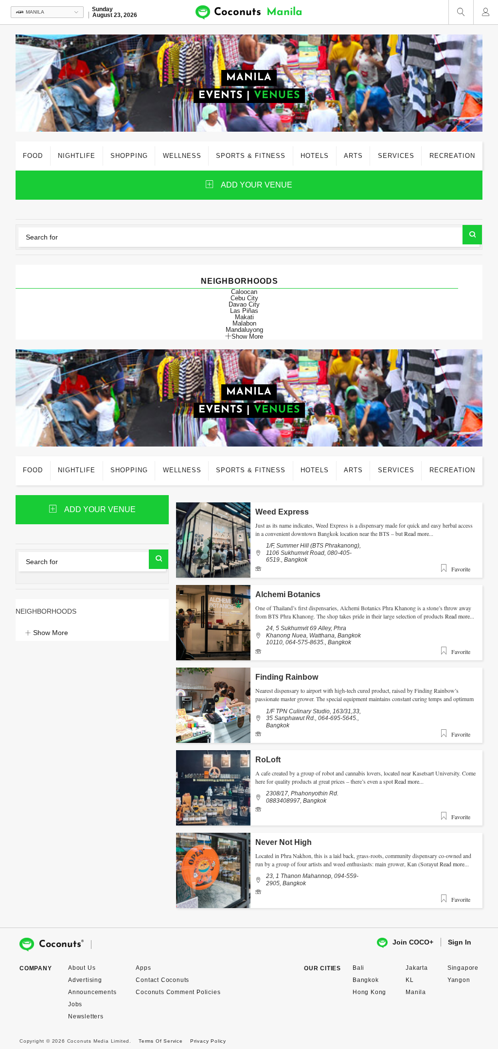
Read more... (418, 533)
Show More (247, 336)
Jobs (75, 1004)
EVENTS (220, 95)
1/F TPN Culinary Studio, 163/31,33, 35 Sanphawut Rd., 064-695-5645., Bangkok (313, 718)
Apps (143, 967)
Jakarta (417, 967)
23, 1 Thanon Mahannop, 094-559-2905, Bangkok (312, 879)
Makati (244, 317)
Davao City (244, 304)
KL (410, 980)
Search (472, 234)
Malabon (244, 323)
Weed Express (282, 512)
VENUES (277, 95)
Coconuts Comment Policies (178, 992)
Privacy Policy (208, 1041)
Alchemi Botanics (287, 594)
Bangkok (366, 980)
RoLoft (268, 760)
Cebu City (244, 298)
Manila (416, 992)
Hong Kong (369, 992)
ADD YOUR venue (256, 185)
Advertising (85, 980)
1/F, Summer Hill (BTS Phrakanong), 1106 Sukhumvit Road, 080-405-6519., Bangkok (313, 552)
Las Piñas (244, 310)
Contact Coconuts (162, 980)
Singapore (463, 967)
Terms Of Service (161, 1041)
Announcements (92, 992)
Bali (358, 967)
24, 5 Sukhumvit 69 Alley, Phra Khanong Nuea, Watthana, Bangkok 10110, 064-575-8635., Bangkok (313, 635)
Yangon (458, 980)
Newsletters (86, 1016)
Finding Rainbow (286, 677)
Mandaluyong (244, 329)
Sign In (459, 942)
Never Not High (283, 842)
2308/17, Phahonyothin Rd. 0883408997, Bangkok (302, 797)
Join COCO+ (412, 942)
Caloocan (244, 291)
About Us (81, 967)
